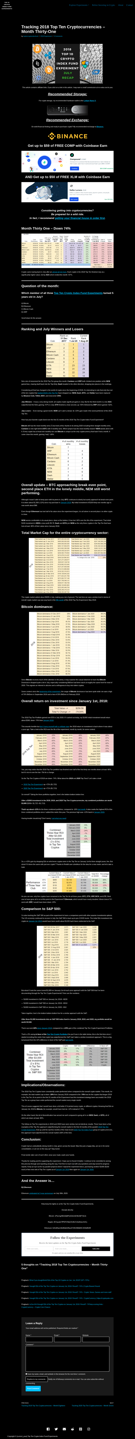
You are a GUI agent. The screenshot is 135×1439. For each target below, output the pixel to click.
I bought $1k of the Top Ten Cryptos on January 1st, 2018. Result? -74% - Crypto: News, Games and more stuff (70, 1292)
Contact (129, 4)
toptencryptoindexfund (30, 36)
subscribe (94, 1379)
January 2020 (99, 812)
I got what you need (58, 818)
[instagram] (89, 1429)
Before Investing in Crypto (103, 4)
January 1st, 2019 (62, 1169)
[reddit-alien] (73, 1429)
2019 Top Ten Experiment (33, 784)
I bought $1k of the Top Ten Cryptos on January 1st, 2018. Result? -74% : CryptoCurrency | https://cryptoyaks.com (71, 1298)
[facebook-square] (49, 1429)
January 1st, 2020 (87, 1169)
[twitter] (57, 1429)
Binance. (100, 127)
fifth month (60, 600)
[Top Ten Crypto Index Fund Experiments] (7, 5)
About (120, 4)
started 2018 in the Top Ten (48, 393)
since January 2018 (44, 1028)
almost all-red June (59, 272)
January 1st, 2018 (35, 921)
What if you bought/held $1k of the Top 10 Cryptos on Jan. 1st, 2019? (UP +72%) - (59, 1280)
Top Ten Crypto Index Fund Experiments (78, 293)
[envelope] (65, 1429)
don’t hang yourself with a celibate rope (54, 726)
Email (56, 1335)
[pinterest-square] (81, 1429)
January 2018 (66, 502)
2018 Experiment (46, 36)
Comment (30, 1344)
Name (28, 1335)
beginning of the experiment (50, 691)
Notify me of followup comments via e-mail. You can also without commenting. (65, 1381)
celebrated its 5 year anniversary (41, 1193)
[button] (88, 4)
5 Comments (58, 36)
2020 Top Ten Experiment (33, 788)
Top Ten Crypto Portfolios (57, 1034)
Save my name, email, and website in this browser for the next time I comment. (56, 1374)
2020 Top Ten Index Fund (83, 1130)
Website (85, 1335)
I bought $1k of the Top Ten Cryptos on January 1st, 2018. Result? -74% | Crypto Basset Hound (64, 1286)
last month (82, 809)
